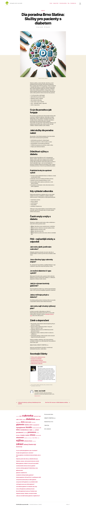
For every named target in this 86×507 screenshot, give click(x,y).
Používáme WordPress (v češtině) (35, 504)
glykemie (20, 424)
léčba (18, 430)
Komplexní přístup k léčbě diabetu (38, 362)
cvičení (24, 419)
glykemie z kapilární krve (21, 472)
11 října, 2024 (47, 27)
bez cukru (17, 416)
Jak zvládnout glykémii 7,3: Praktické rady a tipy (26, 486)
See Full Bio (40, 380)
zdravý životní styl (30, 444)
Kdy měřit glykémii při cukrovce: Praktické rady (26, 491)
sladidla (27, 435)
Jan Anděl (41, 27)
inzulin (29, 427)
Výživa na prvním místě (23, 504)
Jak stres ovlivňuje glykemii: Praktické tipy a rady (27, 468)
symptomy (26, 437)
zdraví (39, 385)
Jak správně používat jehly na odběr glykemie (26, 479)
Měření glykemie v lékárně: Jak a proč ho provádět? (27, 463)
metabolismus (24, 430)
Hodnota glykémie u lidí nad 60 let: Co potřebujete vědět (28, 477)
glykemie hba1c (19, 470)
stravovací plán (38, 435)
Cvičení (51, 3)
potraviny (25, 432)
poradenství (48, 384)
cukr (20, 416)
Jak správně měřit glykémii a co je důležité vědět (27, 481)
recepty (22, 435)
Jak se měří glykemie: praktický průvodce (25, 488)
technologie (30, 437)
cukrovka (34, 384)
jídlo (40, 427)
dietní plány (33, 422)
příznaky (18, 435)
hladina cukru (29, 424)
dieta (23, 422)
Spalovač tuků (55, 3)
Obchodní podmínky (63, 3)
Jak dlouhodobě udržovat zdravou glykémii (25, 465)
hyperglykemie (36, 424)
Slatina (51, 384)
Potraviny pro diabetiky (36, 358)
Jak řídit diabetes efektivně (37, 360)
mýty (30, 430)
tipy (36, 437)
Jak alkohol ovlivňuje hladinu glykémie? (25, 475)
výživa (37, 385)
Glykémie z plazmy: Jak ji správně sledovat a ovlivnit (27, 461)
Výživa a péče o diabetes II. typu (38, 357)
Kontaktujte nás (73, 3)
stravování (20, 437)
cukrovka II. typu (37, 416)
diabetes (38, 384)
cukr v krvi (19, 419)
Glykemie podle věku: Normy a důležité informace (27, 458)
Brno (32, 384)
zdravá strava (28, 441)
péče (44, 384)
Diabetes (43, 10)
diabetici (38, 419)
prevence (32, 432)
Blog (68, 3)
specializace (33, 385)
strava (32, 435)
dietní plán (41, 384)
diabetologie (18, 422)
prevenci (38, 432)
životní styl (19, 446)
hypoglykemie (20, 427)
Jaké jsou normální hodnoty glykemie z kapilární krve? (28, 495)
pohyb (37, 430)
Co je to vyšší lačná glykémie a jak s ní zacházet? (26, 450)
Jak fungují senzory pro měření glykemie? (25, 484)
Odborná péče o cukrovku (36, 363)
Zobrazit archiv (37, 395)
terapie (33, 437)
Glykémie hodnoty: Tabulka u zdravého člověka (26, 493)
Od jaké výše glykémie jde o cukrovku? (24, 452)
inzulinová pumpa (35, 427)
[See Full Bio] (42, 380)
